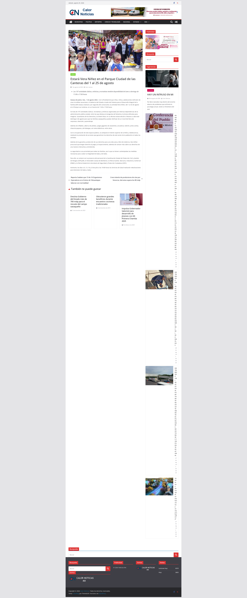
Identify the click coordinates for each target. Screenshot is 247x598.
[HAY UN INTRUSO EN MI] (161, 66)
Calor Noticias (166, 86)
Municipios (79, 22)
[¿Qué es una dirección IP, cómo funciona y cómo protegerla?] (159, 495)
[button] (140, 22)
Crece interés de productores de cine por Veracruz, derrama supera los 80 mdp (125, 178)
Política (89, 22)
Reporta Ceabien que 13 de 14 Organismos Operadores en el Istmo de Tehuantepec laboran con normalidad (86, 180)
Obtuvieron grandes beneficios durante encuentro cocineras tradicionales (105, 200)
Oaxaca (73, 74)
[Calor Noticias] (71, 22)
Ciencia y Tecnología (112, 22)
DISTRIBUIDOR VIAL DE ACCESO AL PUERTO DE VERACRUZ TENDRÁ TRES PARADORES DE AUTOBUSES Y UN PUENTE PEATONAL (176, 399)
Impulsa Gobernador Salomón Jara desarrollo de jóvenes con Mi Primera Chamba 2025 (131, 214)
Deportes (98, 22)
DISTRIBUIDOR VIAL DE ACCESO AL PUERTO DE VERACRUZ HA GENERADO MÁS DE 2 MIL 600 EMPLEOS (176, 296)
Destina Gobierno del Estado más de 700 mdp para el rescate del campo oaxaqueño (78, 201)
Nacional (126, 22)
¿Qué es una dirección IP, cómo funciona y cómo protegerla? (176, 486)
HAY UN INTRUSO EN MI (160, 82)
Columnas (150, 78)
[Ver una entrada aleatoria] (176, 22)
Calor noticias (89, 87)
